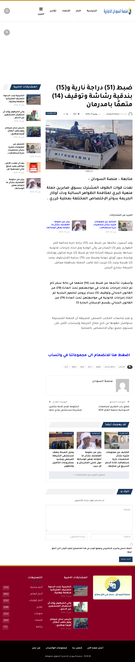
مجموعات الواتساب (56, 648)
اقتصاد (66, 11)
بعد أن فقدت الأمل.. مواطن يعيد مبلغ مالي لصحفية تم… (14, 166)
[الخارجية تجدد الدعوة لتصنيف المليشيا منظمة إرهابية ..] (34, 99)
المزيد (41, 14)
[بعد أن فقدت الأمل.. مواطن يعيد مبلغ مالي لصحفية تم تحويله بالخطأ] (34, 167)
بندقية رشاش (110, 367)
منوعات (38, 614)
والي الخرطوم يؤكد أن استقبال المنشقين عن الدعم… (13, 115)
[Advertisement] (107, 46)
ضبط (82, 367)
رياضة (39, 627)
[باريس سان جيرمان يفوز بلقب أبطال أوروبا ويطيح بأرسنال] (34, 132)
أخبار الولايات (51, 113)
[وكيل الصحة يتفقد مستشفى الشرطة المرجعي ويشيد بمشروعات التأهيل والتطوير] (61, 440)
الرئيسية (92, 11)
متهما (74, 367)
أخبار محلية (36, 587)
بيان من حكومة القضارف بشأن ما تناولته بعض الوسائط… (58, 225)
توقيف (98, 367)
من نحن (36, 648)
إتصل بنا (77, 648)
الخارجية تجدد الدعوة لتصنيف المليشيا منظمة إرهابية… (13, 99)
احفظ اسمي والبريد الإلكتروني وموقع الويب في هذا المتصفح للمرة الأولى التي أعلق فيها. (92, 550)
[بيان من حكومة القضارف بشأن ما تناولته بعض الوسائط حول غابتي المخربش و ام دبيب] (79, 225)
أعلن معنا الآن (95, 648)
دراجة (90, 367)
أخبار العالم (36, 594)
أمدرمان (122, 367)
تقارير (53, 11)
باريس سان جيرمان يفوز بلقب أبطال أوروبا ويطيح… (14, 131)
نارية (66, 367)
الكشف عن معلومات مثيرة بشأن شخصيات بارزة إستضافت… (104, 225)
